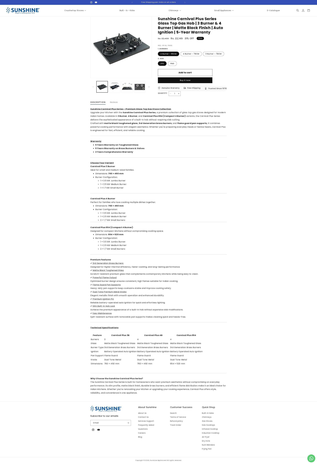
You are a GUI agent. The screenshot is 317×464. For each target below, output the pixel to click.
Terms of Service (178, 417)
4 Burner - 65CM (168, 54)
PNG (172, 63)
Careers (141, 433)
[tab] (98, 103)
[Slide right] (149, 87)
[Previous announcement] (132, 2)
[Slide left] (93, 87)
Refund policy (176, 421)
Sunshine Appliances (158, 460)
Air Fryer (205, 437)
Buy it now (185, 80)
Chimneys (206, 417)
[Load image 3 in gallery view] (114, 86)
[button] (75, 10)
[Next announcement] (185, 2)
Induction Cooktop (210, 433)
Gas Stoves (207, 421)
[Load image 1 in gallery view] (102, 86)
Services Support (146, 421)
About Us (142, 413)
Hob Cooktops (208, 425)
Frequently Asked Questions (146, 427)
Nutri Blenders (208, 445)
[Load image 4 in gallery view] (127, 86)
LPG (162, 63)
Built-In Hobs (208, 413)
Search (173, 413)
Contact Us (143, 417)
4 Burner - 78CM (191, 54)
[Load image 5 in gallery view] (139, 86)
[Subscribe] (128, 423)
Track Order (175, 425)
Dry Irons (206, 441)
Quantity (162, 93)
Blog (140, 437)
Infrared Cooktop (210, 429)
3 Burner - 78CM (214, 54)
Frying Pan (206, 449)
